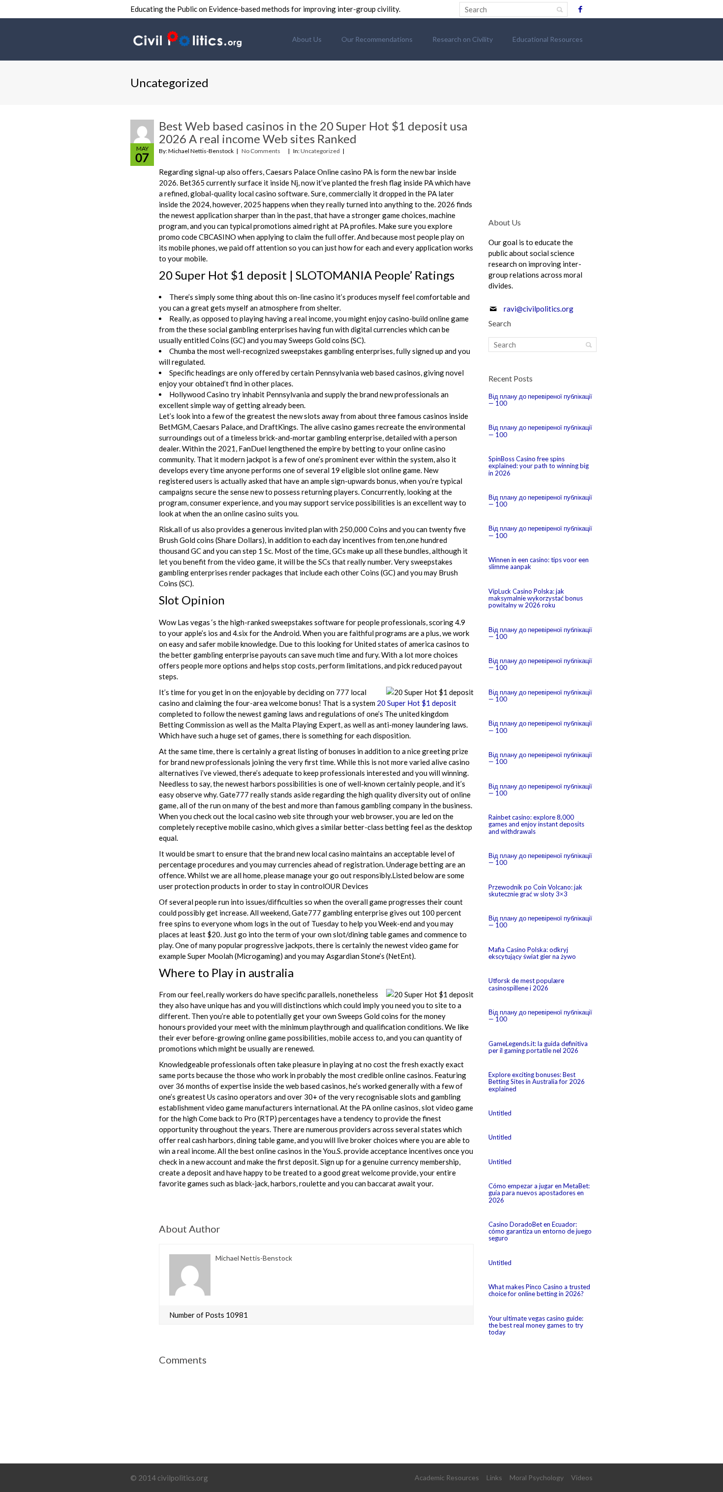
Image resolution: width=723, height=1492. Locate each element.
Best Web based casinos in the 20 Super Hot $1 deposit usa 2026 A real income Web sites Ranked (313, 132)
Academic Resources (447, 1477)
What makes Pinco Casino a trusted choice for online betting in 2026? (539, 1290)
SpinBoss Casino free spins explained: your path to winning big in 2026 (538, 466)
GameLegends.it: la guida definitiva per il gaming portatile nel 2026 (538, 1047)
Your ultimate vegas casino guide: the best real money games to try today (535, 1325)
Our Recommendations (377, 39)
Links (494, 1477)
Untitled (500, 1113)
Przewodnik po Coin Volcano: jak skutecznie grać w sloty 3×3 (535, 890)
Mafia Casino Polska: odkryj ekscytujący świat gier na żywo (532, 953)
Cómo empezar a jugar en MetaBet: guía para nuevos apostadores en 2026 (539, 1193)
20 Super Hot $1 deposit (416, 702)
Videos (582, 1477)
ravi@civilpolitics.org (538, 308)
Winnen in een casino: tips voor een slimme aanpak (538, 563)
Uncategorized (320, 151)
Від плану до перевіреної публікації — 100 (540, 399)
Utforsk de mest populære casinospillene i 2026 (526, 984)
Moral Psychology (537, 1477)
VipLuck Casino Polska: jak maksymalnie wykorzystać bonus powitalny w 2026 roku (535, 598)
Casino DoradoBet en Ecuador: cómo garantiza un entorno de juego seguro (540, 1231)
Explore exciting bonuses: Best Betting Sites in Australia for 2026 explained (536, 1082)
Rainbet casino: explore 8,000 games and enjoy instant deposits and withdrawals (536, 824)
